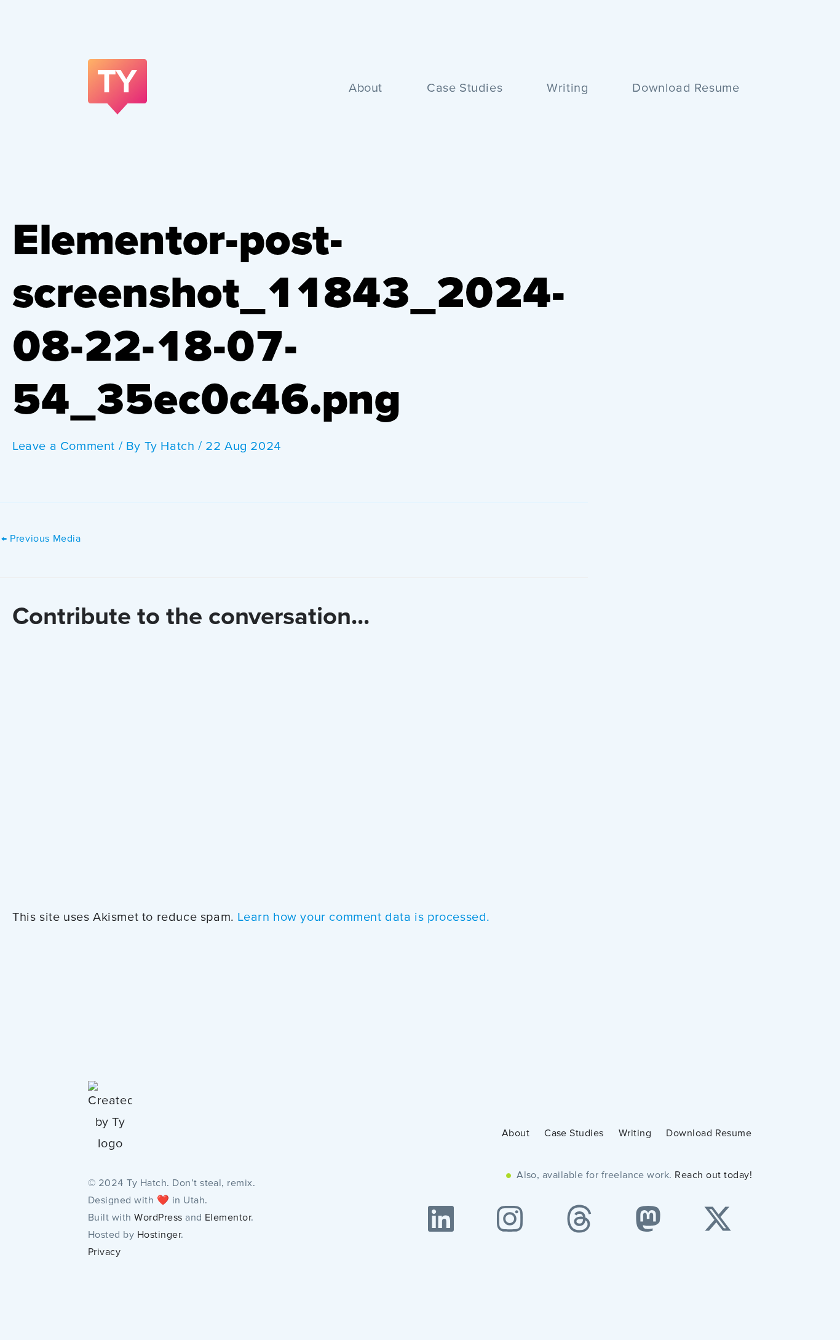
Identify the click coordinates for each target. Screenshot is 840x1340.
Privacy (104, 1253)
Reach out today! (713, 1176)
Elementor (228, 1218)
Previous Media (41, 539)
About (365, 88)
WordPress (158, 1218)
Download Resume (685, 88)
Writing (567, 88)
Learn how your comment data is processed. (363, 918)
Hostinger (159, 1235)
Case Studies (464, 88)
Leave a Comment (63, 447)
